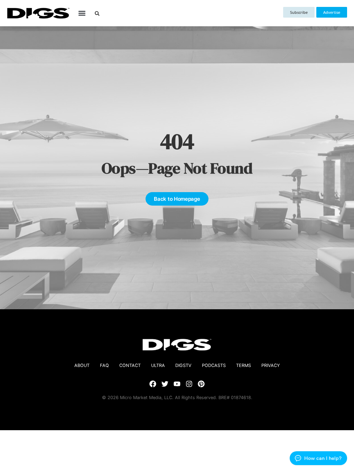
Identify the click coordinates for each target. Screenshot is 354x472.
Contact (130, 365)
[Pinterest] (201, 383)
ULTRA (158, 365)
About (82, 365)
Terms (243, 365)
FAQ (104, 365)
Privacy (270, 365)
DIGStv (183, 365)
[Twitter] (164, 383)
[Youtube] (177, 383)
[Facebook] (152, 383)
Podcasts (214, 365)
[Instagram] (189, 383)
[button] (82, 13)
